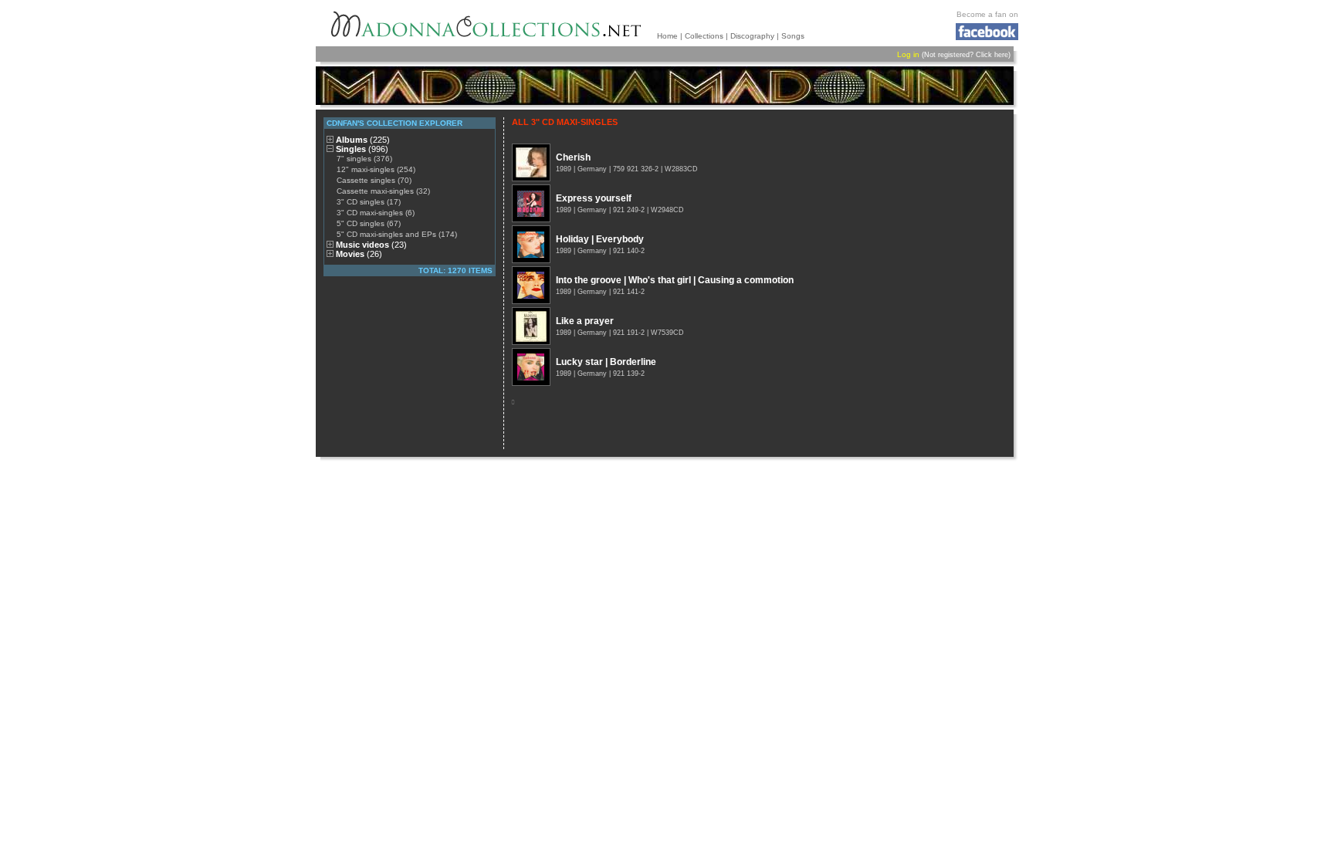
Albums (363, 139)
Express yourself (593, 198)
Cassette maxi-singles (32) (383, 191)
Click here (992, 55)
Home (667, 36)
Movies (359, 254)
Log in (908, 54)
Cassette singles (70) (374, 180)
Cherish (573, 157)
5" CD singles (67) (369, 223)
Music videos (371, 244)
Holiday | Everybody (600, 239)
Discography (752, 36)
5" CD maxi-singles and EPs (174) (397, 234)
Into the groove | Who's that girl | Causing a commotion (675, 280)
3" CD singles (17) (369, 202)
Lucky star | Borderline (606, 362)
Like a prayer (585, 321)
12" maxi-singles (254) (376, 169)
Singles (362, 149)
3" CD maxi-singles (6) (376, 212)
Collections (704, 36)
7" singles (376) (364, 158)
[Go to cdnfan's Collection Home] (665, 85)
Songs (792, 36)
